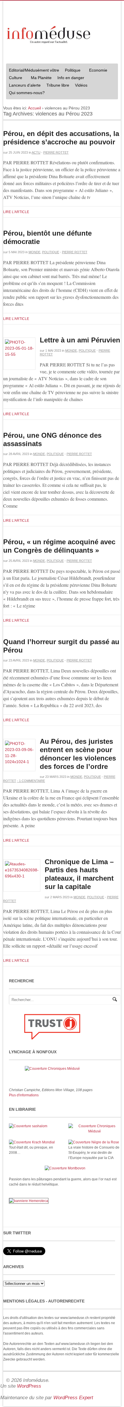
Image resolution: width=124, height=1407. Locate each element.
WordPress (29, 1386)
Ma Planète (41, 77)
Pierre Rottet (56, 152)
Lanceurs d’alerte (25, 85)
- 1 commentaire (31, 780)
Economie (98, 70)
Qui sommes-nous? (25, 93)
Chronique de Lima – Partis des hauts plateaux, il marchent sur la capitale (79, 874)
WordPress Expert (73, 1397)
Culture (14, 78)
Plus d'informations (24, 1095)
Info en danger (70, 77)
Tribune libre (57, 85)
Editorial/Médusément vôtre (34, 70)
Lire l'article (16, 212)
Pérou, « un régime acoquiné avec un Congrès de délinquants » (59, 546)
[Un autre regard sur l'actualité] (49, 33)
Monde (34, 252)
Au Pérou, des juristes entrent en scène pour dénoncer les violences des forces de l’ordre (78, 753)
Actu (36, 152)
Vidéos (81, 85)
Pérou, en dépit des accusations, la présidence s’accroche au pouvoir (61, 138)
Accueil (34, 108)
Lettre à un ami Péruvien (80, 340)
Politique (71, 71)
